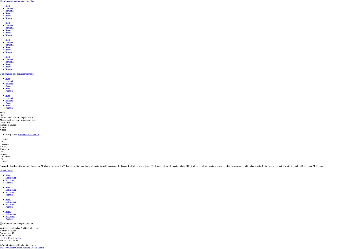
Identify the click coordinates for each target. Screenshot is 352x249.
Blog (8, 6)
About (8, 16)
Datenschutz (11, 178)
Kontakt (9, 18)
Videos (3, 130)
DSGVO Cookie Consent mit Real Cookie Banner (22, 248)
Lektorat (9, 8)
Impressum (10, 180)
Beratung (9, 11)
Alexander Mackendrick (28, 134)
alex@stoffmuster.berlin (10, 238)
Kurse (8, 13)
